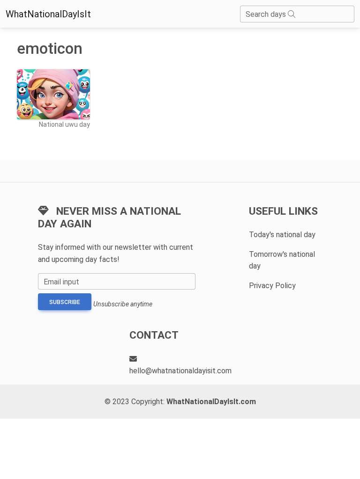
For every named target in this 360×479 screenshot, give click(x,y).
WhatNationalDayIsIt (48, 14)
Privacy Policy (272, 285)
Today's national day (282, 234)
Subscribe (64, 302)
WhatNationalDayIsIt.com (211, 401)
